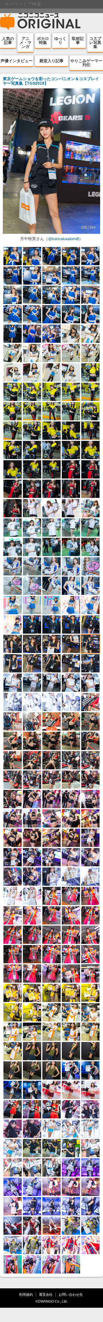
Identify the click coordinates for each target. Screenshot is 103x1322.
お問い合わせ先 (71, 1294)
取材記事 (78, 40)
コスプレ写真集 (95, 42)
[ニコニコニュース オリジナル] (40, 21)
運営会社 (46, 1294)
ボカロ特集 (43, 40)
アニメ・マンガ (25, 42)
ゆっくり (60, 40)
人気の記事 (8, 40)
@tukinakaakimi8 (63, 238)
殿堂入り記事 (51, 60)
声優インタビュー (17, 60)
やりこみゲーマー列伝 (86, 62)
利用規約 (26, 1294)
